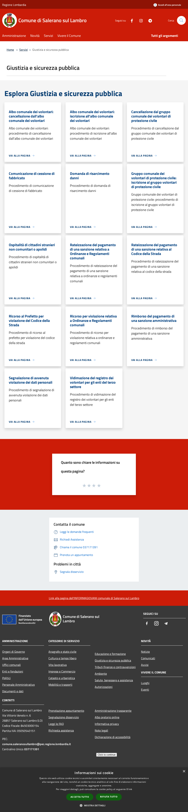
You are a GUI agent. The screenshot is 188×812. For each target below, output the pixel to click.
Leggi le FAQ (56, 724)
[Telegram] (148, 20)
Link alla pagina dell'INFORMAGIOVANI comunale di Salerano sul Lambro (94, 598)
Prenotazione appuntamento (66, 710)
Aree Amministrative (15, 658)
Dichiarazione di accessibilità (112, 737)
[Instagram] (139, 20)
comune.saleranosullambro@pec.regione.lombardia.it (36, 744)
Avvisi (145, 665)
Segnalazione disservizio (63, 717)
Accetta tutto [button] (79, 796)
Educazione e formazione (110, 654)
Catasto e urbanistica (61, 678)
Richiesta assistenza (61, 730)
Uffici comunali (11, 665)
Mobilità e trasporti (60, 684)
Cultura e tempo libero (62, 658)
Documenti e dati (13, 691)
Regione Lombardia (14, 5)
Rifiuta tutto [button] (109, 796)
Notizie (145, 651)
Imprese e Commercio (61, 671)
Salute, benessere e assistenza (114, 680)
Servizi (23, 49)
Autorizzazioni (104, 687)
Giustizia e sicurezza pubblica (113, 660)
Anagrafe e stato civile (62, 651)
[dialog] (94, 789)
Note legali (101, 730)
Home (10, 49)
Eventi (145, 689)
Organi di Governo (13, 651)
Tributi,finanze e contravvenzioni (115, 667)
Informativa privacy (107, 724)
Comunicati (148, 658)
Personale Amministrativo (18, 684)
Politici (6, 678)
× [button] (183, 771)
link (130, 789)
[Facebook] (130, 20)
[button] (93, 805)
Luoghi (145, 683)
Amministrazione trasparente (113, 710)
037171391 (31, 749)
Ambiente (101, 673)
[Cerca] (181, 20)
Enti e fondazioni (12, 671)
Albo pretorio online (107, 717)
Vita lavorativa (57, 665)
